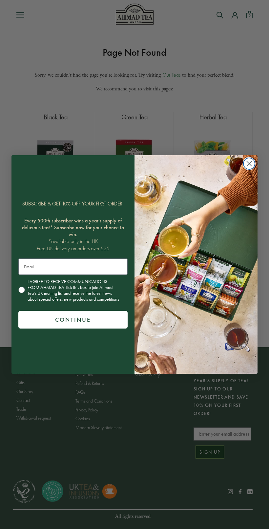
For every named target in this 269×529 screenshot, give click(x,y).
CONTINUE (73, 319)
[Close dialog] (249, 163)
